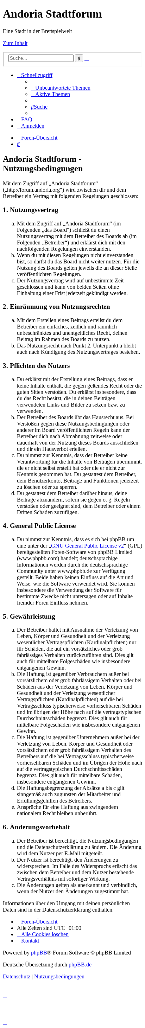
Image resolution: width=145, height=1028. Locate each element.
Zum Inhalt (15, 43)
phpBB (39, 953)
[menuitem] (60, 88)
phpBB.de (80, 965)
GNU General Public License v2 (87, 546)
